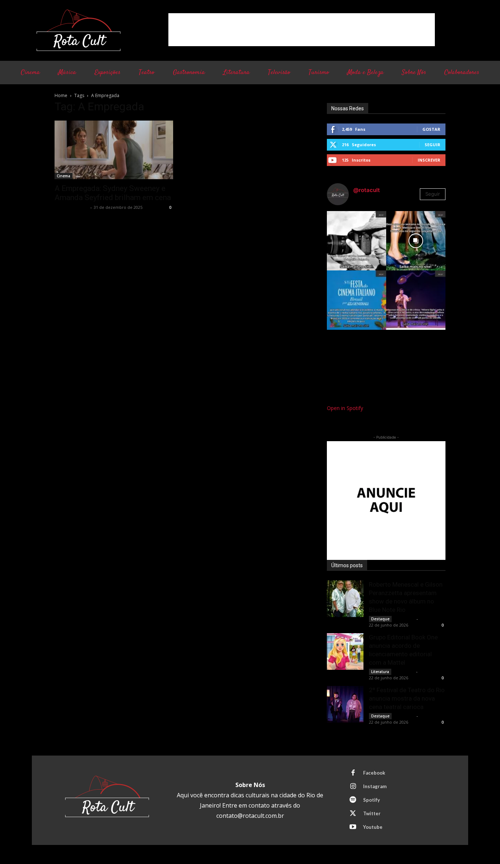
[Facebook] (352, 773)
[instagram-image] (356, 240)
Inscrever (429, 160)
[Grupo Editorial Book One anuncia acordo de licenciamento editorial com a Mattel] (345, 651)
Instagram (375, 786)
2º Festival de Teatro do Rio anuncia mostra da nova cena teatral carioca (407, 698)
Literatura (380, 671)
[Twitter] (352, 813)
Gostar (431, 129)
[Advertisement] (301, 29)
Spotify (371, 800)
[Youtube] (352, 827)
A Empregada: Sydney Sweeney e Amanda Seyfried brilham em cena (113, 193)
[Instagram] (352, 786)
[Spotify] (352, 800)
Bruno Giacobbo (72, 207)
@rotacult (366, 190)
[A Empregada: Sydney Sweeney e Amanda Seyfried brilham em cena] (114, 150)
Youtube (373, 827)
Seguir (432, 144)
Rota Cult (405, 618)
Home (61, 95)
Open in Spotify (345, 408)
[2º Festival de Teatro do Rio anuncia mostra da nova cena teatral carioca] (345, 704)
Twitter (372, 813)
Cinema (63, 175)
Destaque (380, 618)
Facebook (374, 773)
